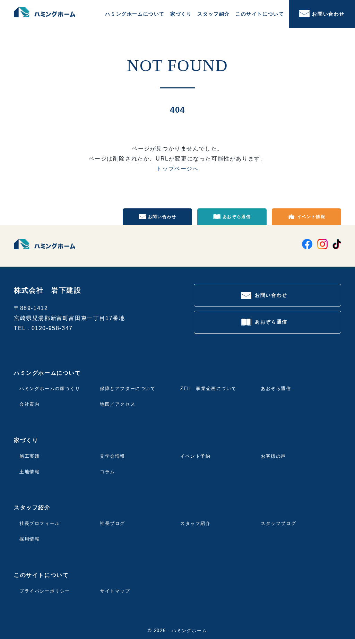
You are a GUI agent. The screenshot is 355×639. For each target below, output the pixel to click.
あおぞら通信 (237, 216)
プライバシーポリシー (44, 591)
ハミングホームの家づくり (49, 388)
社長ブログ (112, 523)
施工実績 (29, 456)
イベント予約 (195, 456)
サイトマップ (115, 591)
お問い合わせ (328, 14)
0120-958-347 (52, 328)
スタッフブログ (278, 523)
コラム (107, 471)
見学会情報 (112, 456)
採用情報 (29, 539)
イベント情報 (311, 216)
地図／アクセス (117, 404)
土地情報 (29, 471)
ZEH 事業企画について (208, 388)
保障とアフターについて (128, 388)
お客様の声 (273, 456)
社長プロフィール (39, 523)
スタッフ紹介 (195, 523)
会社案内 (29, 404)
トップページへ (177, 169)
